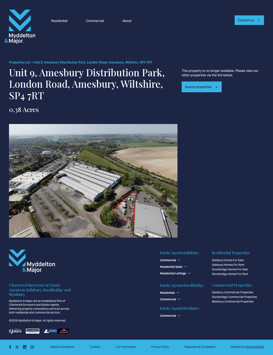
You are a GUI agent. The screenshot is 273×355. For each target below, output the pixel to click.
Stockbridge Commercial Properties (234, 297)
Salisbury (106, 47)
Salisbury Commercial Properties (232, 292)
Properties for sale (65, 47)
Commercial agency (114, 47)
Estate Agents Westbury (179, 308)
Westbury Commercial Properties (233, 301)
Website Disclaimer (62, 347)
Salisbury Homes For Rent (228, 265)
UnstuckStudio (254, 347)
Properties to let (111, 47)
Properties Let (19, 62)
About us (58, 47)
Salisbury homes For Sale (228, 260)
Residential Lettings (173, 273)
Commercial (95, 21)
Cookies (95, 347)
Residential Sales (171, 267)
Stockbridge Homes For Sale (230, 269)
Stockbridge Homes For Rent (230, 274)
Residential (59, 21)
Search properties (198, 87)
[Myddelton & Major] (24, 27)
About (127, 21)
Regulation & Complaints (199, 347)
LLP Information (126, 347)
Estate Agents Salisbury (179, 252)
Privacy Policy (160, 347)
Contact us (246, 20)
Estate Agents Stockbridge (182, 285)
